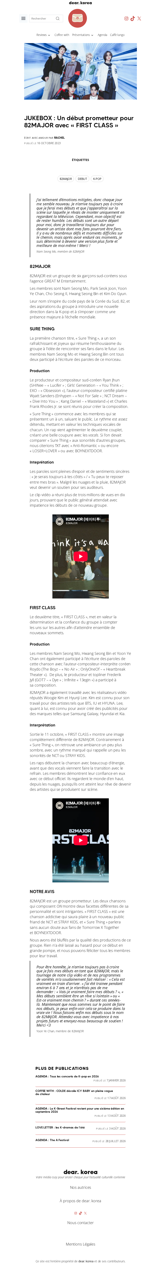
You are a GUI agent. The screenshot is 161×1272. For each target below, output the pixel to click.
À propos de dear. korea (80, 1200)
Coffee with (62, 35)
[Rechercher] (57, 18)
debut (82, 179)
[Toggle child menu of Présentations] (92, 35)
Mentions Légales (80, 1244)
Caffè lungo (117, 35)
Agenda (102, 35)
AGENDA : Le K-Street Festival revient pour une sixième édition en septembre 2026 (79, 1110)
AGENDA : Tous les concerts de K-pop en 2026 (67, 1076)
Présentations (81, 35)
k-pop (97, 179)
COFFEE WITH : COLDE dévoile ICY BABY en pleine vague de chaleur (74, 1092)
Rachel (59, 138)
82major (66, 179)
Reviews (41, 35)
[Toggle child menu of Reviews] (49, 35)
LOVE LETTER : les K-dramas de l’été (60, 1127)
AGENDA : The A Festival (52, 1140)
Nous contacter (80, 1222)
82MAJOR (37, 275)
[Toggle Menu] (23, 18)
